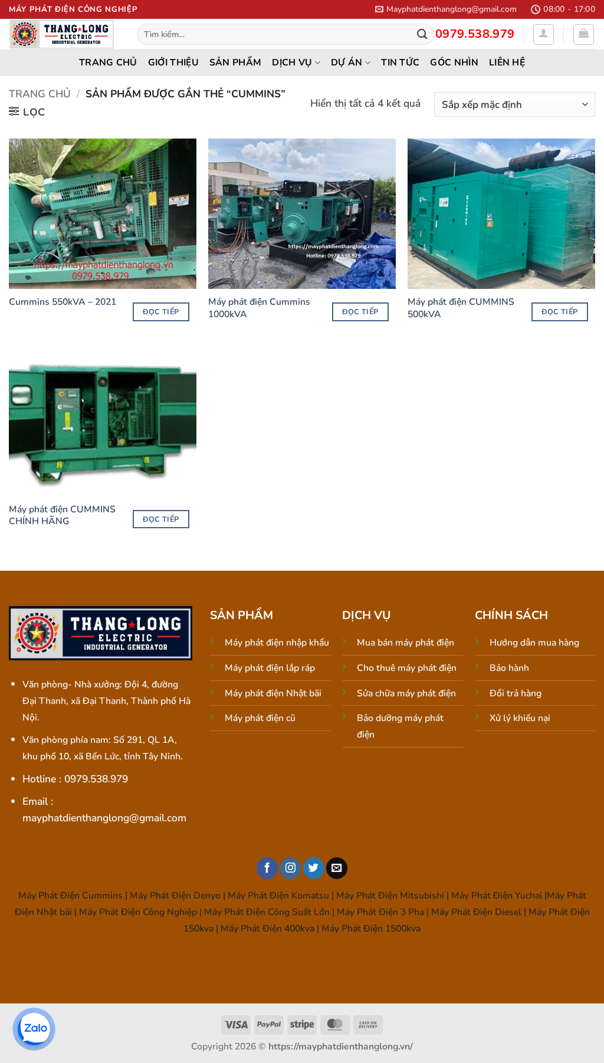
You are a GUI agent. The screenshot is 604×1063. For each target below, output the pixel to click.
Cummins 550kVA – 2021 (62, 302)
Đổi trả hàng (515, 693)
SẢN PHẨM (235, 62)
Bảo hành (509, 668)
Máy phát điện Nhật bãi (273, 693)
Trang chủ (108, 62)
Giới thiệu (173, 62)
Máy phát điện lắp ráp (270, 668)
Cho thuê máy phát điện (407, 668)
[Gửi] (422, 34)
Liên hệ (507, 62)
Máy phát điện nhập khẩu (277, 642)
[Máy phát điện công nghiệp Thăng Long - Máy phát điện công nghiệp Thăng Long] (64, 34)
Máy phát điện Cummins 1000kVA (259, 308)
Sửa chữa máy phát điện (406, 693)
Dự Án (347, 62)
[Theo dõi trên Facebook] (267, 868)
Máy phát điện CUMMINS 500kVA (461, 308)
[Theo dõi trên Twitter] (313, 868)
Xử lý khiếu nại (520, 718)
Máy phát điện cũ (260, 718)
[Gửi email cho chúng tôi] (336, 868)
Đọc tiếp (161, 312)
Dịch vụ (292, 62)
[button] (446, 9)
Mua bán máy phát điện (405, 642)
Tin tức (400, 62)
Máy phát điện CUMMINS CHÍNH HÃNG (62, 515)
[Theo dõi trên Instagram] (290, 868)
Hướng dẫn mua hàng (534, 642)
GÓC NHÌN (454, 62)
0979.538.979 (475, 34)
